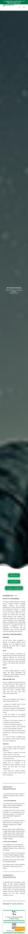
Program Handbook (14, 588)
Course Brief (14, 582)
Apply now (20, 928)
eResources (14, 575)
